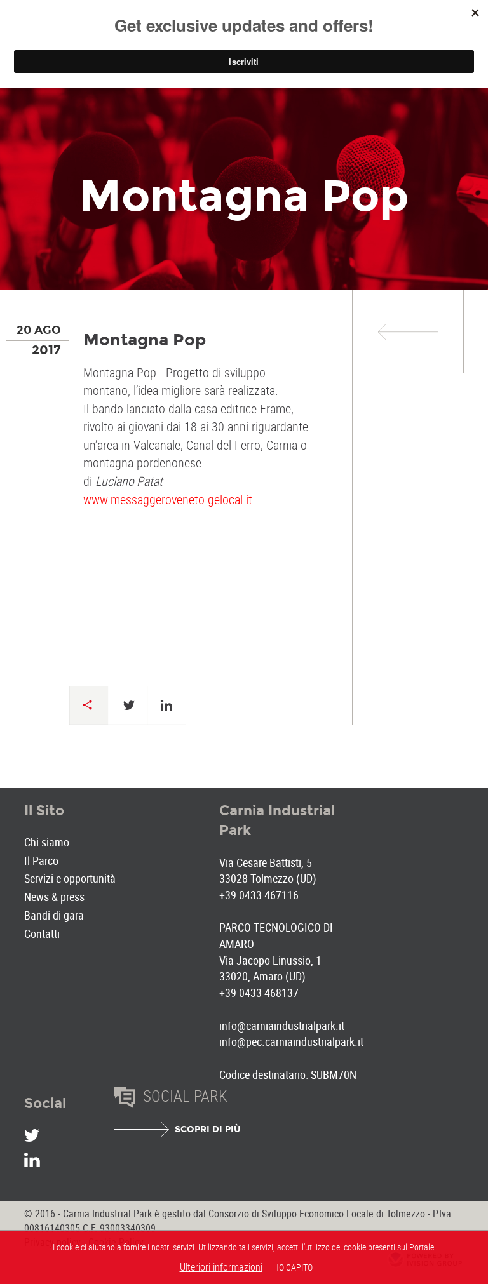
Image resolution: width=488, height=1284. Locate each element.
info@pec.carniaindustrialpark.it (291, 1041)
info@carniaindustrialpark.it (281, 1025)
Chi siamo (46, 842)
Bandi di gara (54, 915)
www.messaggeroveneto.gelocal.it (167, 499)
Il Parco (41, 860)
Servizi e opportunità (70, 878)
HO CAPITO (293, 1267)
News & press (54, 896)
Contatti (42, 933)
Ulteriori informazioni (221, 1267)
